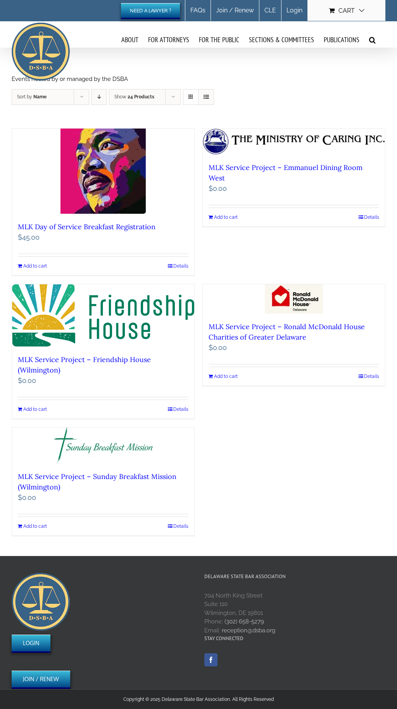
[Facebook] (210, 659)
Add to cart (35, 266)
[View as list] (206, 97)
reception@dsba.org (248, 630)
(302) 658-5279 (244, 621)
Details (180, 266)
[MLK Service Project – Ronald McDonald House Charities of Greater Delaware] (294, 299)
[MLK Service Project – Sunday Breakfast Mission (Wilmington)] (103, 445)
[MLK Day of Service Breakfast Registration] (103, 171)
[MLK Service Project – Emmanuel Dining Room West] (294, 142)
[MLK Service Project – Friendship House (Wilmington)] (103, 315)
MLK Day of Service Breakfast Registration (86, 226)
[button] (372, 39)
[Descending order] (99, 97)
